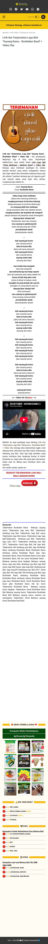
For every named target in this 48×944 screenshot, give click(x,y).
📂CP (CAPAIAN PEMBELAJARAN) (19, 834)
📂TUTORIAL (12, 820)
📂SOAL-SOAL (13, 851)
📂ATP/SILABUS (13, 838)
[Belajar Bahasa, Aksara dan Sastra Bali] (24, 4)
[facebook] (15, 9)
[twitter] (21, 9)
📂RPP (10, 842)
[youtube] (26, 9)
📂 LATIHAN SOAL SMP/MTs (17, 872)
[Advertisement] (24, 75)
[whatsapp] (32, 9)
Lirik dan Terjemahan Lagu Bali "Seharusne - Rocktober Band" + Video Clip (24, 445)
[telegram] (37, 9)
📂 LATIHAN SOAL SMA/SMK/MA (18, 876)
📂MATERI (11, 846)
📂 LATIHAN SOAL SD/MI (16, 868)
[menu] (5, 17)
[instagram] (10, 9)
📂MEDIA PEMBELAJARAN (19, 811)
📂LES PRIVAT (15, 815)
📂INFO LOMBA (13, 807)
